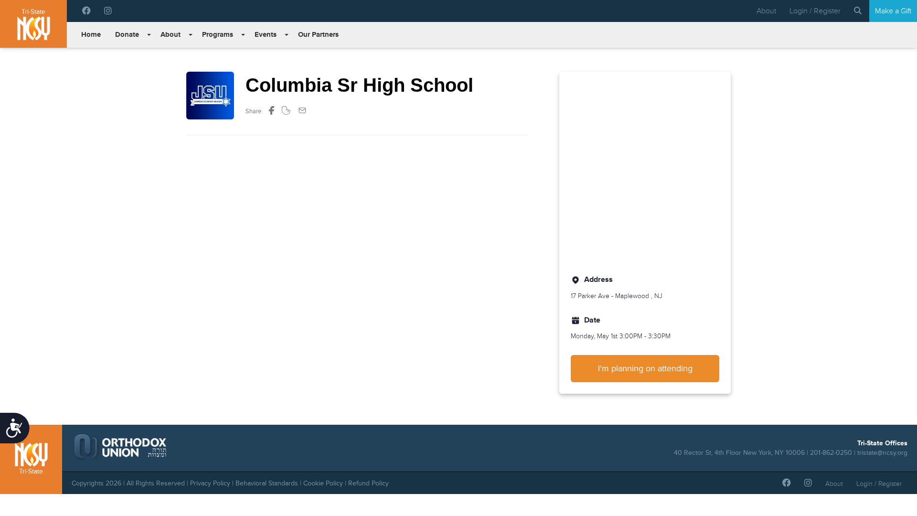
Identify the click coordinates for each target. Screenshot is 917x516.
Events (266, 34)
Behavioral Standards (266, 483)
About (766, 11)
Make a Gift (893, 11)
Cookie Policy (323, 483)
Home (91, 34)
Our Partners (318, 34)
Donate (127, 34)
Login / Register (815, 11)
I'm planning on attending (645, 368)
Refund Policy (368, 483)
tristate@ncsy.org (882, 453)
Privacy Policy (210, 483)
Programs (217, 34)
